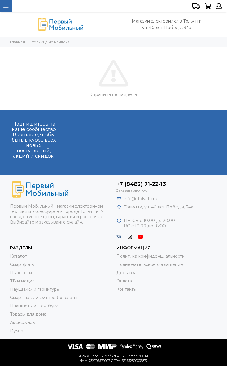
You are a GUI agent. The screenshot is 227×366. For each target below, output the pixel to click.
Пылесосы (21, 272)
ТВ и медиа (22, 281)
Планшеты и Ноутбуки (34, 306)
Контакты (126, 289)
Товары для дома (28, 314)
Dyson (16, 330)
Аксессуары (22, 322)
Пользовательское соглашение (149, 264)
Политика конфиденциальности (150, 256)
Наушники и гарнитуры (35, 289)
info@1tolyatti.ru (140, 198)
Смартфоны (22, 264)
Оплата (124, 281)
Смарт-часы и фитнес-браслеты (43, 297)
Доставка (126, 272)
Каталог (18, 256)
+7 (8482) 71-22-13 (141, 184)
